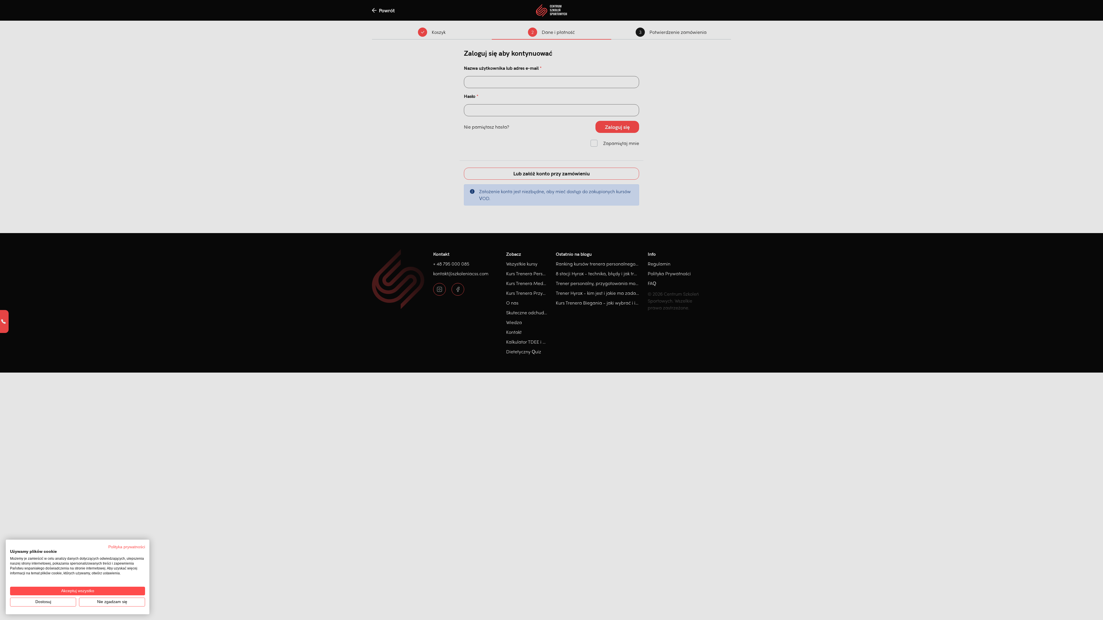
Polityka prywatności (126, 547)
